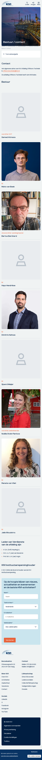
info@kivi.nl (30, 667)
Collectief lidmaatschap (30, 683)
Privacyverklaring (10, 729)
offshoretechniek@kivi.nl (11, 71)
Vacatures (5, 686)
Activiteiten (5, 680)
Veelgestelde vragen (29, 686)
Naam (6, 592)
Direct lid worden (28, 677)
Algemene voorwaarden (12, 726)
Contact (4, 689)
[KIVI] (8, 4)
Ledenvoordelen (27, 680)
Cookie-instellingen (10, 737)
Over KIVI (5, 677)
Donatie (24, 689)
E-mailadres (8, 612)
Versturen (10, 640)
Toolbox (6, 741)
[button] (27, 4)
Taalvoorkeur (8, 602)
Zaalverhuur (6, 683)
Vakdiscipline (8, 623)
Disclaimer (7, 733)
